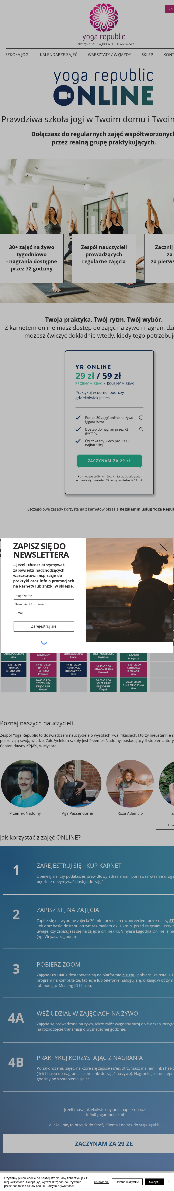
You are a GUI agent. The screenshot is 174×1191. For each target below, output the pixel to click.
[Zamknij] (168, 1182)
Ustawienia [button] (101, 1182)
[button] (163, 547)
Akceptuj (154, 1182)
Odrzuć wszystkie (127, 1182)
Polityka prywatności (60, 1186)
